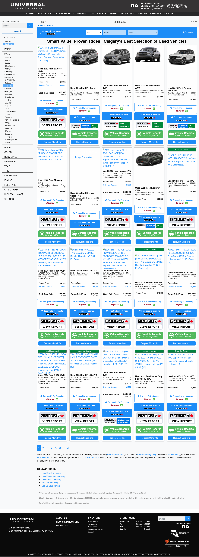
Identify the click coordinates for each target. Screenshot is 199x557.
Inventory (94, 518)
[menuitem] (18, 41)
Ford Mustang (173, 454)
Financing (62, 525)
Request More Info (52, 141)
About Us (61, 518)
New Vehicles (93, 521)
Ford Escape (43, 457)
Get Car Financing (50, 482)
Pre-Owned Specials (95, 529)
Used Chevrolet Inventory (53, 476)
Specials (91, 532)
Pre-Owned (92, 524)
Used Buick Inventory (51, 472)
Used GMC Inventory (51, 479)
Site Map (77, 554)
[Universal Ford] (28, 5)
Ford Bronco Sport (115, 454)
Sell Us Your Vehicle (51, 485)
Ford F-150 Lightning (147, 454)
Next (66, 448)
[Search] (30, 25)
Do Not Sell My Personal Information (102, 554)
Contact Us (34, 554)
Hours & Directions (67, 522)
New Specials (93, 526)
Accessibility (48, 554)
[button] (30, 14)
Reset (16, 31)
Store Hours (127, 518)
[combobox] (94, 32)
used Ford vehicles (90, 457)
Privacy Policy (64, 554)
